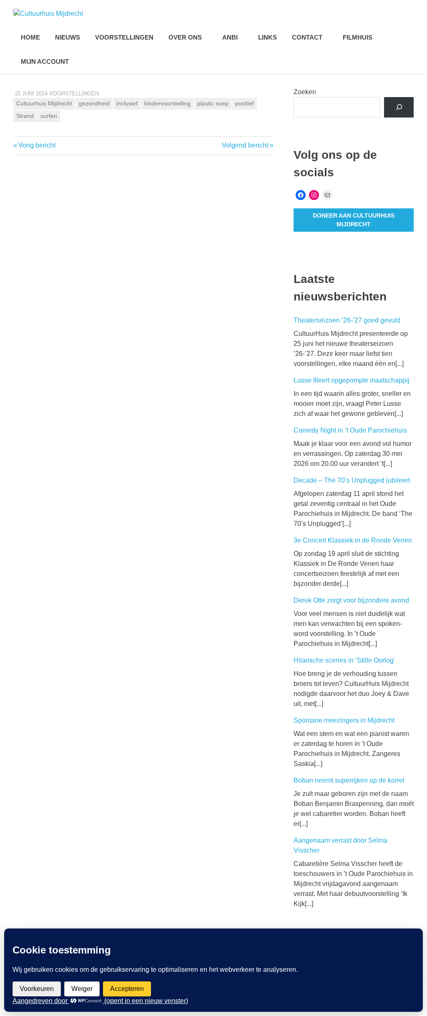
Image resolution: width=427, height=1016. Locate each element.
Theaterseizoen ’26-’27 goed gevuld (347, 320)
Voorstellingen (124, 37)
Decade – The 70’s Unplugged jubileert (352, 480)
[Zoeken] (399, 107)
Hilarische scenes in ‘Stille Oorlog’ (344, 660)
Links (267, 37)
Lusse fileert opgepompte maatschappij (351, 380)
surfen (48, 116)
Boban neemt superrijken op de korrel (349, 780)
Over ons (185, 37)
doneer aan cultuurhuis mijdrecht (353, 220)
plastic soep (213, 103)
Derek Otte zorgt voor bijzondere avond (351, 600)
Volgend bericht (245, 145)
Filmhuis (357, 37)
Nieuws (67, 37)
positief (244, 103)
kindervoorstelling (167, 103)
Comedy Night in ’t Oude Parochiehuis (350, 430)
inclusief (127, 103)
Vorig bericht (36, 145)
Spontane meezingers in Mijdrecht (344, 720)
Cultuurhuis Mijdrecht (44, 103)
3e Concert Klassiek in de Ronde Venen (353, 540)
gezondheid (94, 103)
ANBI (230, 37)
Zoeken (305, 91)
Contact (307, 37)
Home (30, 37)
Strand (25, 116)
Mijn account (45, 61)
